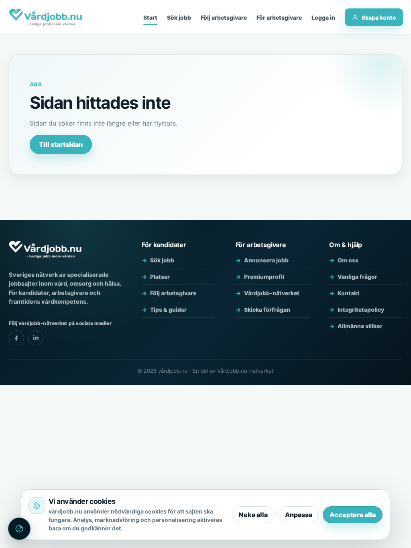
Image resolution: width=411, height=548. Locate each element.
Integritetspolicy (361, 309)
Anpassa (298, 515)
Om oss (348, 260)
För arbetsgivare (279, 17)
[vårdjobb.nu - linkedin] (35, 337)
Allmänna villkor (360, 326)
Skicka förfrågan (267, 309)
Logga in (323, 17)
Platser (160, 276)
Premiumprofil (264, 276)
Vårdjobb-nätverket (271, 293)
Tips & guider (168, 309)
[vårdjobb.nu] (45, 17)
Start (150, 17)
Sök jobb (179, 17)
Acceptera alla (353, 515)
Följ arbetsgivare (224, 17)
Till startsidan (61, 144)
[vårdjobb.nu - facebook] (16, 337)
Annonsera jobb (266, 260)
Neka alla (253, 515)
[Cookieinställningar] (19, 529)
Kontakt (349, 293)
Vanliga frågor (357, 276)
